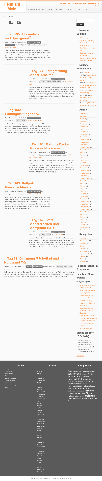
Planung (82, 256)
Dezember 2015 (84, 170)
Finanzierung (89, 379)
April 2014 (83, 222)
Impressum (80, 356)
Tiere (83, 398)
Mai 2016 (82, 157)
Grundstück (83, 384)
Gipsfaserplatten (74, 383)
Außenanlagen (84, 241)
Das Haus (59, 9)
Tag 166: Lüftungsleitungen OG (22, 111)
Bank (73, 369)
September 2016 (84, 147)
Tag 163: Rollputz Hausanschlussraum (20, 185)
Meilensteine (80, 391)
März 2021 (83, 114)
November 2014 (84, 204)
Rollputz (59, 155)
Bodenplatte (73, 371)
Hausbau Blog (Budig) (86, 300)
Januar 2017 (83, 137)
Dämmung (42, 81)
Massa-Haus (83, 388)
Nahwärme (53, 155)
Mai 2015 (82, 188)
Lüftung (54, 81)
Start (5, 17)
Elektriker (84, 374)
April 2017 (83, 129)
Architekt (70, 369)
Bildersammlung (9, 373)
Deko (81, 246)
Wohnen (82, 261)
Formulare (71, 381)
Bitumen (83, 369)
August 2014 (83, 212)
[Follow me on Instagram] (34, 4)
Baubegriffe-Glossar (10, 369)
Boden (87, 369)
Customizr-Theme (66, 478)
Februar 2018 (84, 124)
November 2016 (84, 142)
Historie (79, 9)
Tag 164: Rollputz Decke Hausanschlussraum (49, 146)
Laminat (74, 388)
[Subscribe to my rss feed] (29, 4)
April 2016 (83, 160)
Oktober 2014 (84, 207)
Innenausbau (37, 42)
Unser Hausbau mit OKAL (87, 316)
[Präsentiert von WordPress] (51, 477)
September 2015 (84, 178)
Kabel (92, 385)
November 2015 (84, 173)
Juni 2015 (83, 186)
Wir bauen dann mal (85, 328)
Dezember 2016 (84, 139)
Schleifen (82, 396)
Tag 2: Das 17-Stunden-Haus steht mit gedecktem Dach (87, 85)
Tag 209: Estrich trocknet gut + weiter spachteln (88, 77)
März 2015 (83, 194)
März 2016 (83, 163)
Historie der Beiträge (10, 380)
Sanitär (35, 45)
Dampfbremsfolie (89, 371)
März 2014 (83, 225)
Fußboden (78, 381)
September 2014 (84, 209)
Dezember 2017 (84, 126)
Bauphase (30, 42)
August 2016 (83, 150)
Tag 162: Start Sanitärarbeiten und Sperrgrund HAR (44, 223)
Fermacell (86, 376)
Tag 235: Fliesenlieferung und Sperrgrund (26, 36)
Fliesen (30, 45)
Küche (69, 388)
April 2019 (83, 119)
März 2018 (83, 121)
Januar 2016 (83, 168)
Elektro (41, 155)
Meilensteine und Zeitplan (36, 9)
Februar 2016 (84, 165)
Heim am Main (12, 6)
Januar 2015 (83, 199)
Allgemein (83, 238)
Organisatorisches (10, 45)
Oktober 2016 (84, 145)
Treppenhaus (89, 398)
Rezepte (82, 259)
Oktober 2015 (84, 176)
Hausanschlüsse (75, 385)
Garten (82, 248)
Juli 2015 (82, 183)
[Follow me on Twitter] (32, 4)
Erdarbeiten (73, 376)
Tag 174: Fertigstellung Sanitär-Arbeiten (48, 72)
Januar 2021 (83, 116)
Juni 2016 (83, 155)
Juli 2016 (82, 152)
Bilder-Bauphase (9, 371)
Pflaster (83, 393)
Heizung (49, 81)
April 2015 (83, 191)
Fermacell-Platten (76, 378)
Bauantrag (77, 369)
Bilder (87, 9)
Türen (95, 398)
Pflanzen (77, 393)
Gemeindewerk (85, 381)
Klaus (14, 47)
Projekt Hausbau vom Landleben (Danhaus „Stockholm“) (86, 310)
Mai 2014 (82, 219)
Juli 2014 (82, 214)
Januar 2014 (83, 230)
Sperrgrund (42, 45)
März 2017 (83, 132)
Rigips (89, 393)
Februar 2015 (84, 196)
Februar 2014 (84, 227)
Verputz (70, 401)
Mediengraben (72, 391)
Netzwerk (70, 393)
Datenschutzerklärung (10, 378)
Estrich (81, 376)
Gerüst (92, 381)
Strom (79, 398)
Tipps (50, 9)
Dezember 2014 (84, 201)
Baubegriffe (69, 9)
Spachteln (90, 395)
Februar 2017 (84, 134)
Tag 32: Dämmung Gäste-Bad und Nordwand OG (31, 260)
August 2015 (83, 181)
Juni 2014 (83, 217)
